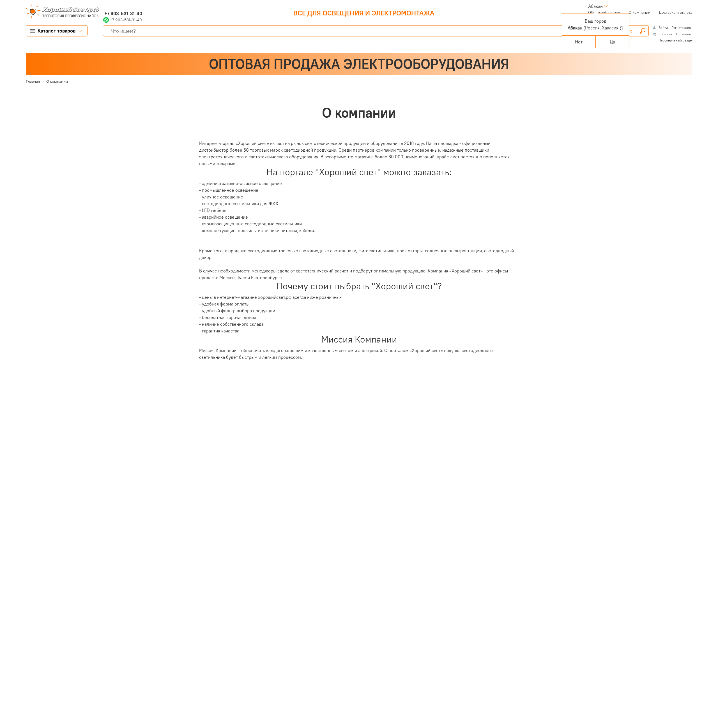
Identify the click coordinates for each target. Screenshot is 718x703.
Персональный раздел (676, 40)
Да (612, 42)
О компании (639, 12)
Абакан (595, 6)
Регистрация (681, 28)
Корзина (665, 34)
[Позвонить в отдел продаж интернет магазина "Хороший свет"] (104, 6)
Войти (664, 28)
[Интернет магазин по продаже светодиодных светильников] (60, 12)
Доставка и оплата (675, 12)
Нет (579, 42)
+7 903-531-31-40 (122, 13)
